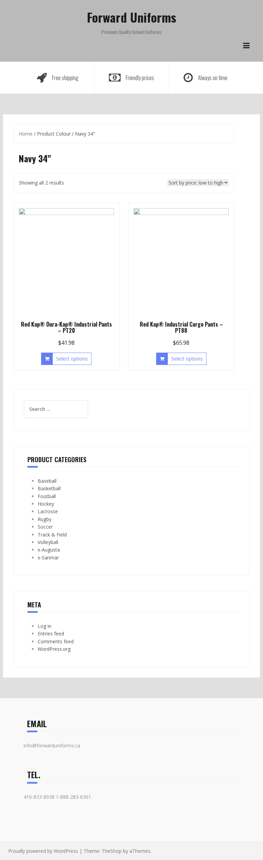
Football (47, 496)
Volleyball (48, 542)
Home (26, 133)
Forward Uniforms (131, 17)
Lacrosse (48, 511)
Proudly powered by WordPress (43, 851)
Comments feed (56, 641)
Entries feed (51, 633)
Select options (72, 358)
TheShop (112, 851)
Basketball (49, 488)
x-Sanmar (48, 557)
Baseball (47, 481)
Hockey (46, 504)
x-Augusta (49, 549)
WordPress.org (54, 649)
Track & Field (52, 534)
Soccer (45, 526)
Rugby (44, 519)
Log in (44, 626)
